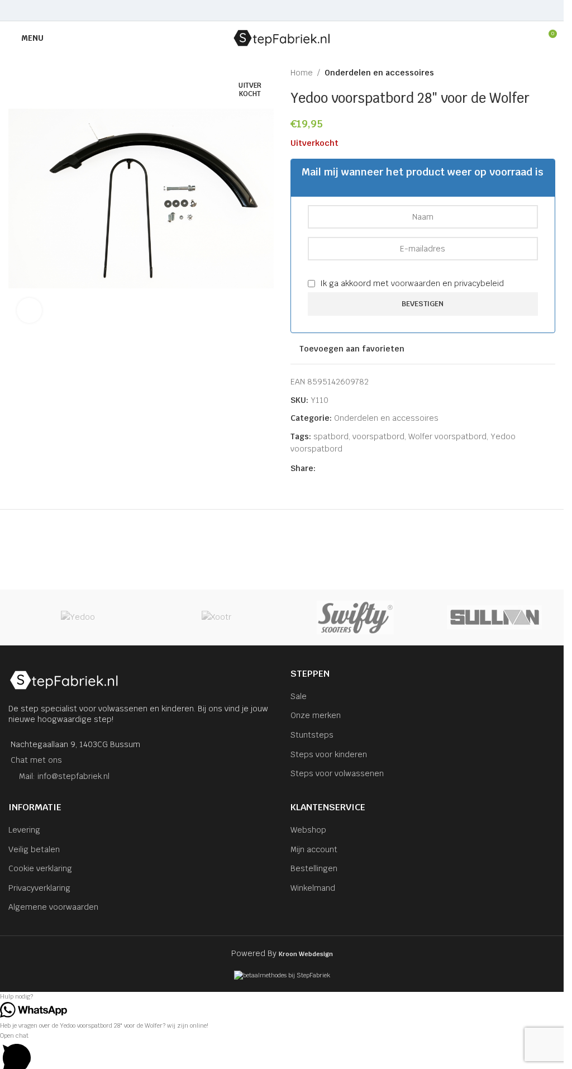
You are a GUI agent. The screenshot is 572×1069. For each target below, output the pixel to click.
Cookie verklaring (40, 868)
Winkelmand (312, 888)
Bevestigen (423, 303)
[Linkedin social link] (296, 10)
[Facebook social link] (253, 10)
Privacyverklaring (39, 888)
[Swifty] (355, 617)
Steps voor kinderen (328, 754)
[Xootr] (217, 617)
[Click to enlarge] (29, 310)
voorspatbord (378, 436)
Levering (24, 830)
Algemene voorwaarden (53, 907)
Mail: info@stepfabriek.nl (64, 776)
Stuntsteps (311, 735)
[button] (282, 997)
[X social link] (268, 10)
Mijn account (313, 849)
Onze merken (315, 715)
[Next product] (548, 72)
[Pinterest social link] (282, 10)
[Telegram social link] (310, 10)
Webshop (308, 830)
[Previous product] (521, 72)
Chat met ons (36, 760)
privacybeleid (479, 283)
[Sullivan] (494, 617)
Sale (298, 696)
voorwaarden (415, 283)
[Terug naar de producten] (535, 72)
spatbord (331, 436)
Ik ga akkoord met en (411, 283)
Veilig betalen (34, 849)
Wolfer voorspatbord (447, 436)
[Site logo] (282, 37)
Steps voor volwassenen (337, 773)
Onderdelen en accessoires (379, 73)
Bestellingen (313, 868)
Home (301, 73)
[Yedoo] (77, 617)
